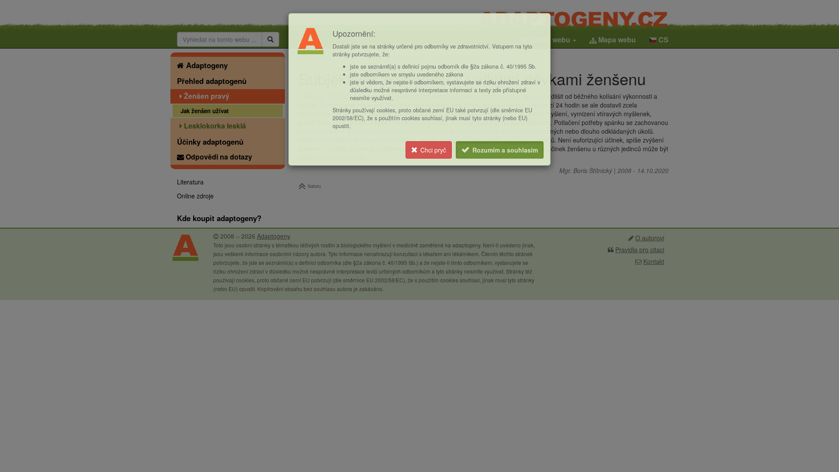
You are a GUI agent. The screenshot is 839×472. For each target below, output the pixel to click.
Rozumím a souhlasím (505, 150)
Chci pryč (433, 150)
